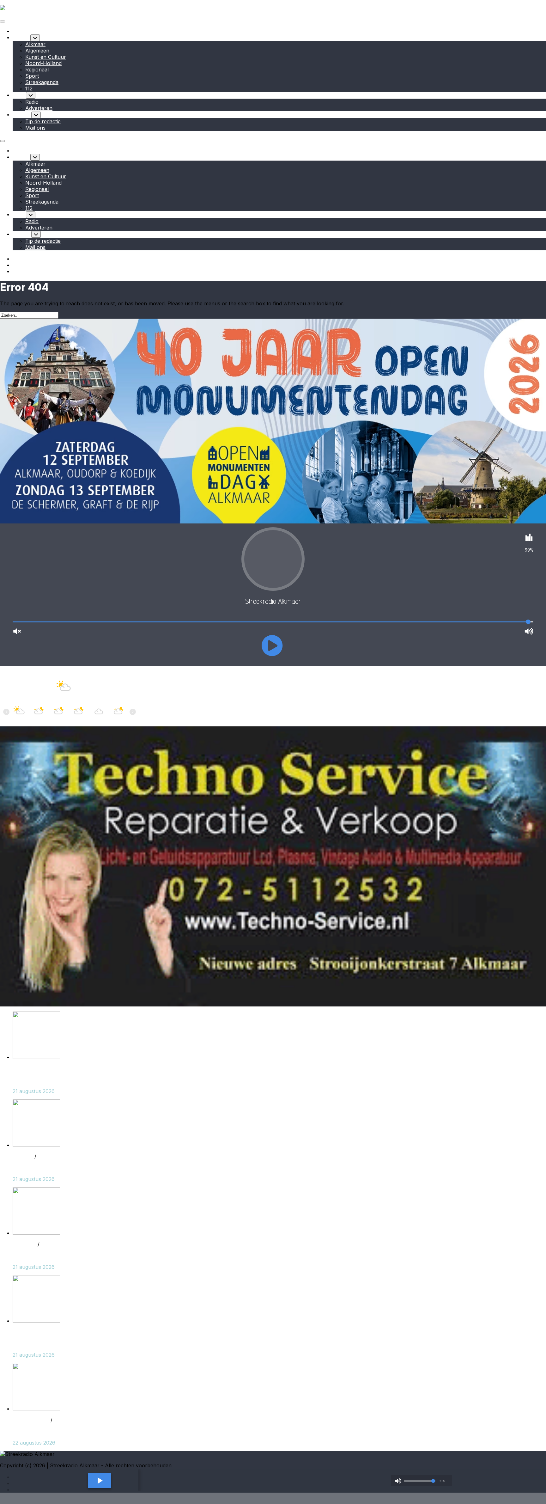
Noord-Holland (43, 63)
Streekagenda (41, 82)
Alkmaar (35, 44)
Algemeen (37, 50)
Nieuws (21, 37)
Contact (22, 114)
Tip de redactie (43, 121)
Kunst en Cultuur (45, 57)
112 (29, 88)
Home (20, 31)
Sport (32, 76)
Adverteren (38, 108)
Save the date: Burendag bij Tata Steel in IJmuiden (73, 1431)
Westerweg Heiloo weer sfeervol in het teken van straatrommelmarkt (96, 1080)
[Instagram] (16, 265)
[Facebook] (16, 258)
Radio (19, 95)
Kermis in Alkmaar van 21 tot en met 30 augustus (71, 1168)
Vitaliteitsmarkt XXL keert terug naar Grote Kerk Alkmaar (81, 1343)
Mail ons (35, 128)
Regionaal (37, 69)
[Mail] (16, 271)
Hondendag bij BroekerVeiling (48, 1255)
